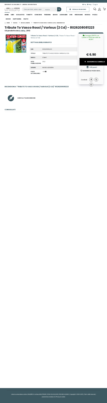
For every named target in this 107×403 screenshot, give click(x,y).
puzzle (94, 15)
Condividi (84, 80)
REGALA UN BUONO (79, 9)
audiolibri (63, 15)
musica (87, 15)
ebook (55, 15)
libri (12, 15)
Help (89, 4)
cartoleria (17, 19)
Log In (96, 4)
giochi (8, 19)
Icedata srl (52, 397)
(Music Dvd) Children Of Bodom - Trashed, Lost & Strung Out (53, 139)
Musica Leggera (48, 67)
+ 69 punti (93, 67)
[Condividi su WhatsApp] (91, 85)
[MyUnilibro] (99, 9)
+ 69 (43, 71)
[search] (59, 9)
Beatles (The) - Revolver (53, 184)
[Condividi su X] (96, 80)
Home (7, 15)
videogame (79, 15)
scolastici (20, 15)
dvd (70, 15)
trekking (47, 15)
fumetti (29, 15)
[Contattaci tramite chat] (94, 9)
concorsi (38, 15)
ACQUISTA (54, 154)
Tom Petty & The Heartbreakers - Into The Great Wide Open (53, 228)
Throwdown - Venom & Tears (53, 318)
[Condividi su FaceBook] (91, 80)
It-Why (44, 57)
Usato (25, 19)
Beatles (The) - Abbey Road (53, 363)
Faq (85, 4)
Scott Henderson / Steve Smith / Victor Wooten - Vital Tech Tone (53, 273)
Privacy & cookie (60, 397)
